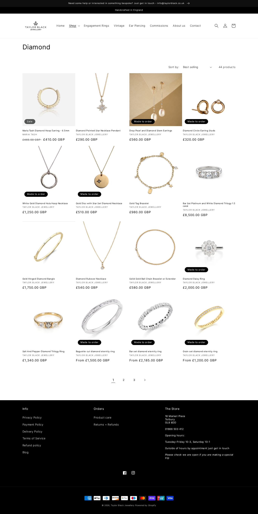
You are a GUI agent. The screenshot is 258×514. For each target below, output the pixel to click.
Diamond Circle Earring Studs (199, 130)
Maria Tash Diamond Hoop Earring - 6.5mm (46, 130)
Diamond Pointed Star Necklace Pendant (98, 130)
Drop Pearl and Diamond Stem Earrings (150, 130)
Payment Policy (32, 424)
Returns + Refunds (106, 424)
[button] (74, 26)
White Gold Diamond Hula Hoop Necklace (45, 203)
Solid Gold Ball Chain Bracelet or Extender (152, 279)
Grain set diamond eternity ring (200, 351)
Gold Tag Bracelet (139, 203)
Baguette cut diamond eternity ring (95, 351)
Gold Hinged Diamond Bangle (38, 279)
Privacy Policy (32, 417)
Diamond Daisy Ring (194, 279)
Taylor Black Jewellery (122, 505)
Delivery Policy (32, 431)
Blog (25, 452)
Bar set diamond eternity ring (145, 351)
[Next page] (145, 380)
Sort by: (173, 67)
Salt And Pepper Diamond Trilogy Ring (43, 351)
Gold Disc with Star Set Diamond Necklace (99, 203)
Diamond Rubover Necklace (91, 279)
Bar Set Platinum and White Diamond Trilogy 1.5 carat (209, 205)
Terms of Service (34, 438)
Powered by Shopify (145, 505)
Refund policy (31, 445)
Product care (102, 417)
